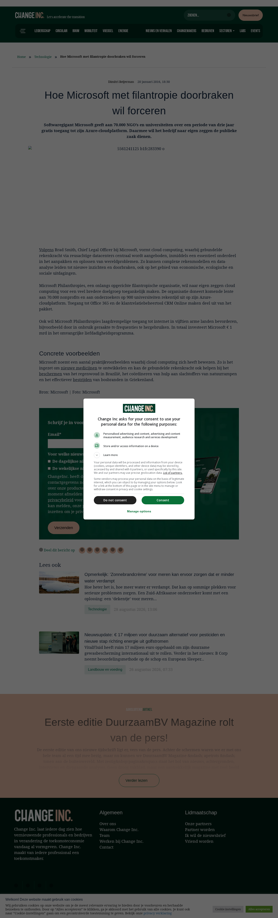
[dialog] (139, 459)
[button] (139, 455)
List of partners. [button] (172, 473)
